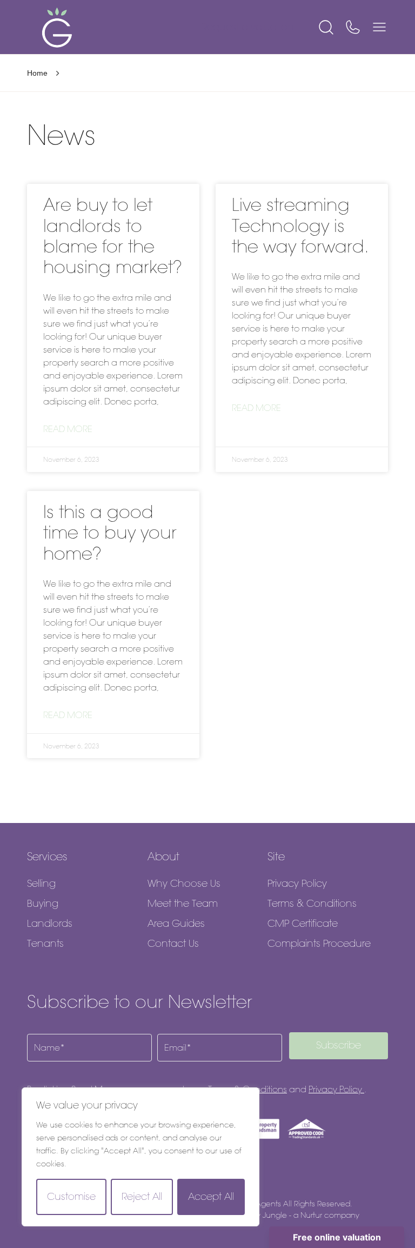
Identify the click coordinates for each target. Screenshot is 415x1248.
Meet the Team (183, 904)
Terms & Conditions (312, 904)
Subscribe (338, 1045)
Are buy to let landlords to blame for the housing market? (112, 236)
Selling (41, 883)
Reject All (142, 1197)
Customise (71, 1197)
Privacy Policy (297, 883)
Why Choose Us (184, 883)
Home (37, 73)
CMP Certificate (302, 924)
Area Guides (176, 924)
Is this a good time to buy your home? (110, 533)
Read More (67, 429)
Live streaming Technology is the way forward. (300, 225)
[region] (140, 1156)
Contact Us (173, 944)
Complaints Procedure (319, 944)
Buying (42, 904)
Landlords (49, 924)
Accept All (211, 1197)
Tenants (45, 944)
